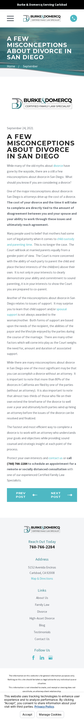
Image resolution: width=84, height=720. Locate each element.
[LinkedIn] (42, 657)
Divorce (42, 611)
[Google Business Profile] (50, 657)
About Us (42, 598)
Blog (42, 625)
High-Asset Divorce (42, 618)
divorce (58, 166)
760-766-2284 (42, 547)
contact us (56, 458)
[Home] (42, 18)
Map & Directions (42, 578)
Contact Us (42, 639)
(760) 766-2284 (17, 464)
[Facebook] (33, 657)
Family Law (42, 605)
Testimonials (42, 632)
